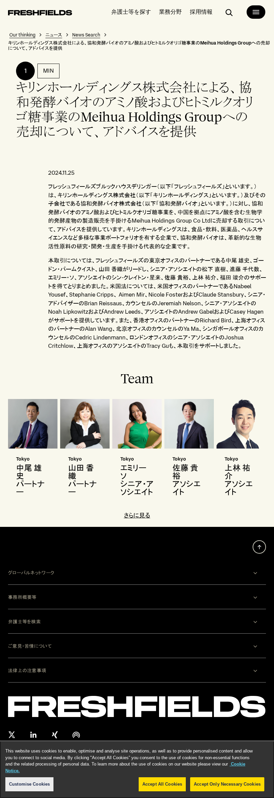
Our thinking (22, 34)
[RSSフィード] (76, 735)
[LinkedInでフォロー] (33, 735)
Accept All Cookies (162, 784)
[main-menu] (256, 12)
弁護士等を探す (131, 11)
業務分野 (170, 11)
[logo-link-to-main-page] (40, 13)
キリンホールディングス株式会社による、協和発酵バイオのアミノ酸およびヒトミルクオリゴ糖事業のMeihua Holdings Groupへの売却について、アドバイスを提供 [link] (139, 45)
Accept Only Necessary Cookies (227, 784)
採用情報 (201, 11)
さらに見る (137, 515)
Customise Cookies (29, 784)
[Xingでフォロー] (55, 735)
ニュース (53, 34)
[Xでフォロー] (12, 735)
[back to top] (259, 547)
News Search (86, 34)
